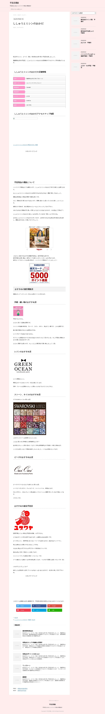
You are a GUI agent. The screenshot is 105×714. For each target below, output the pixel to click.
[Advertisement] (39, 42)
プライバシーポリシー (16, 9)
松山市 (16, 617)
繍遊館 (24, 677)
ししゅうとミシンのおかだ (21, 619)
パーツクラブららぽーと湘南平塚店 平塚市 (88, 55)
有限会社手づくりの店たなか (31, 654)
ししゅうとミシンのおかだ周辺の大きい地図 (25, 144)
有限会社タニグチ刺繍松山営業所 (32, 642)
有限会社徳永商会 (22, 688)
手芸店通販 (14, 3)
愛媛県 (29, 619)
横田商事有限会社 (28, 631)
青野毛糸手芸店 (22, 690)
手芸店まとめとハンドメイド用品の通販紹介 (52, 707)
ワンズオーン (26, 665)
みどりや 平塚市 (86, 42)
